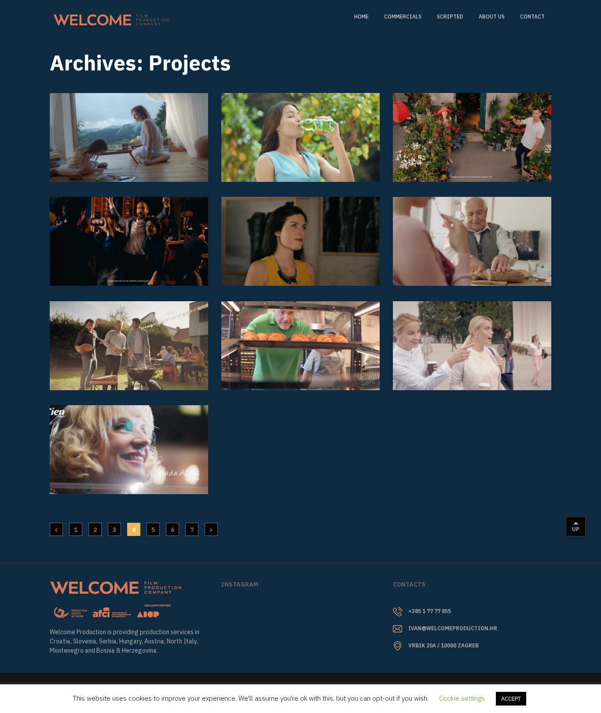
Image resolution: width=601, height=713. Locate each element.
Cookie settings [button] (462, 698)
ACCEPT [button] (511, 698)
